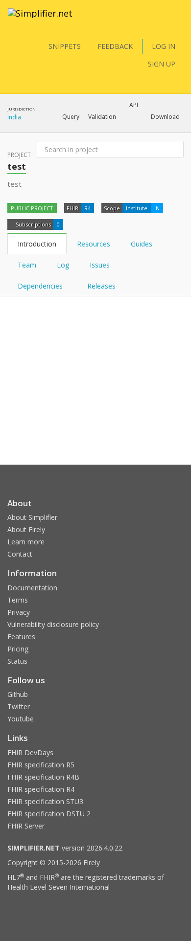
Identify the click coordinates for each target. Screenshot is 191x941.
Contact (19, 554)
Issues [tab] (100, 264)
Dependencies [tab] (41, 286)
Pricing (17, 648)
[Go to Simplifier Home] (40, 19)
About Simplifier (32, 517)
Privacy (18, 612)
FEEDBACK (115, 46)
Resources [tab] (93, 243)
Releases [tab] (101, 286)
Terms (17, 600)
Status (17, 661)
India (14, 117)
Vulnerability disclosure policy (53, 624)
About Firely (26, 529)
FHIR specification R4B (43, 777)
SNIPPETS (64, 46)
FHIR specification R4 (40, 789)
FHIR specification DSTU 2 (49, 813)
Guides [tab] (141, 243)
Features (21, 636)
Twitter (18, 706)
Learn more (26, 541)
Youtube (20, 718)
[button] (71, 117)
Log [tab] (63, 264)
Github (17, 694)
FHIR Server (26, 825)
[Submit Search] (175, 149)
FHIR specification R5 (40, 764)
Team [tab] (27, 264)
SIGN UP (161, 63)
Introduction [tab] (37, 243)
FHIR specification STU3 (45, 801)
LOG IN (163, 46)
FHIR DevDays (30, 752)
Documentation (32, 587)
